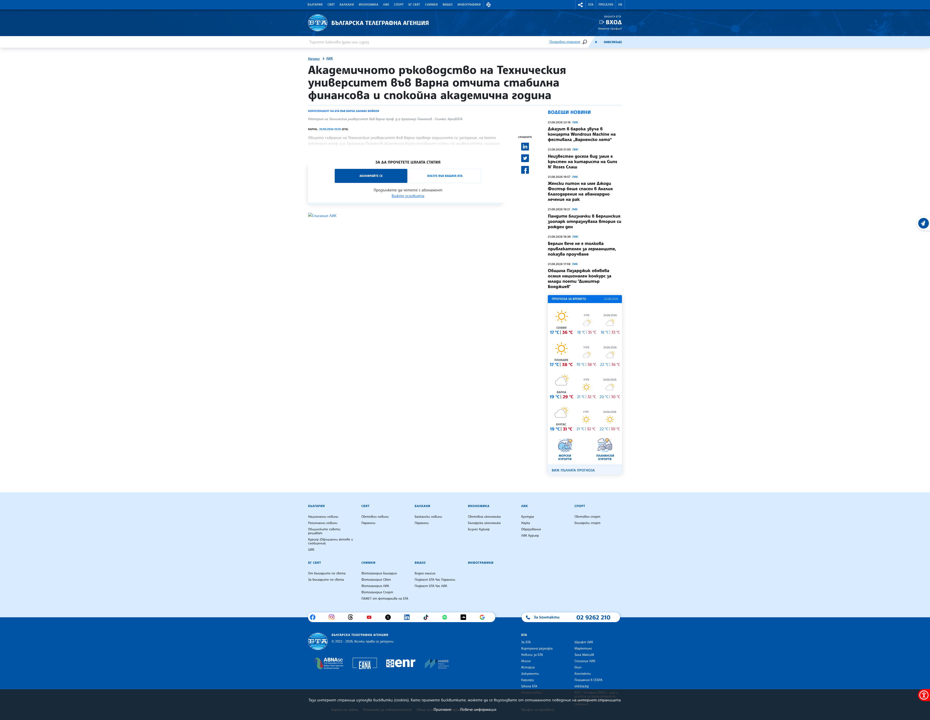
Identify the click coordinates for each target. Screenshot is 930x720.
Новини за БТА (532, 655)
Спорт (398, 5)
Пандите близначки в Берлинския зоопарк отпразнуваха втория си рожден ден (584, 221)
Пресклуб (605, 5)
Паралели (368, 523)
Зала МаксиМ (584, 655)
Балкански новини (428, 517)
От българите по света (327, 573)
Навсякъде (613, 42)
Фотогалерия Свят (376, 580)
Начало (314, 59)
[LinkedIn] (408, 617)
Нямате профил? (610, 28)
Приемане (442, 709)
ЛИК (386, 5)
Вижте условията (408, 195)
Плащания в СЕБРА (588, 680)
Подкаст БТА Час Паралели (435, 580)
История (528, 667)
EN (620, 5)
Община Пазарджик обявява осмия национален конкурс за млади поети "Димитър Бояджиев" (579, 278)
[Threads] (352, 617)
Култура (527, 517)
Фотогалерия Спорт (377, 592)
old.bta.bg (581, 686)
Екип (577, 667)
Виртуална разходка (537, 648)
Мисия (526, 661)
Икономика (369, 5)
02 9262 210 (593, 617)
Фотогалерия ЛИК (375, 586)
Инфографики (469, 5)
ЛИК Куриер (530, 536)
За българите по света (326, 580)
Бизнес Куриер (479, 529)
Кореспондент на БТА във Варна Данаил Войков (343, 111)
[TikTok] (427, 617)
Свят (331, 5)
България (315, 5)
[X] (389, 617)
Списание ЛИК (584, 661)
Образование (531, 529)
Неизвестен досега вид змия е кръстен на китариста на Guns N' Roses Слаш (582, 162)
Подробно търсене (565, 42)
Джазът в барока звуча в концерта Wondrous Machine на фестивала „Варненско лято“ (582, 134)
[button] (488, 4)
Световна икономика (484, 517)
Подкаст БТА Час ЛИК (431, 586)
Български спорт (587, 523)
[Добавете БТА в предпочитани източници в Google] (484, 617)
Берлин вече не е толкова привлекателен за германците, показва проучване (582, 249)
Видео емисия (425, 573)
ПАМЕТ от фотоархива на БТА (384, 599)
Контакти (582, 674)
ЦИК (311, 550)
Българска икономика (484, 523)
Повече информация (478, 709)
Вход (614, 22)
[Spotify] (446, 617)
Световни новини (375, 517)
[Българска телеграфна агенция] (318, 641)
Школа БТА (529, 686)
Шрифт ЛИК (583, 642)
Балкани (347, 5)
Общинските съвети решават (324, 531)
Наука (525, 523)
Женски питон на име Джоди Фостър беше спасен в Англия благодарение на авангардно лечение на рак (580, 191)
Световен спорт (587, 517)
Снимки (431, 5)
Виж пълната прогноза (573, 470)
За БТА (526, 642)
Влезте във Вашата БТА (444, 176)
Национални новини (323, 517)
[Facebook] (314, 617)
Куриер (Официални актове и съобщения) (330, 541)
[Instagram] (333, 617)
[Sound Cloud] (465, 617)
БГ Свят (414, 5)
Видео (448, 5)
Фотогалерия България (379, 573)
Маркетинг (583, 648)
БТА (590, 5)
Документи (530, 674)
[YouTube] (370, 617)
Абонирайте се (371, 176)
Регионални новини (322, 523)
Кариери (527, 680)
